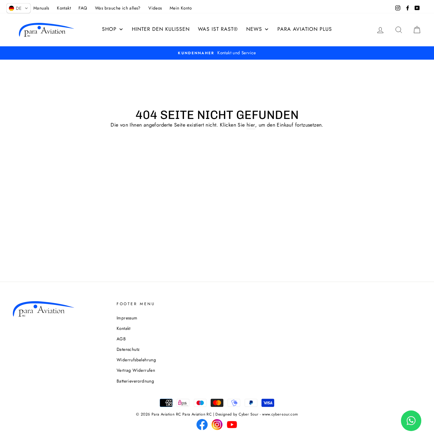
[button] (18, 8)
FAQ (82, 8)
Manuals (41, 8)
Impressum (127, 318)
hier (251, 124)
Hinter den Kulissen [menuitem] (161, 29)
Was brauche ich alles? (118, 8)
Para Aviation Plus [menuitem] (304, 29)
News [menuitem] (254, 29)
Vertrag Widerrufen (136, 370)
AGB (121, 339)
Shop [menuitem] (109, 29)
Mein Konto (181, 8)
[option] (217, 52)
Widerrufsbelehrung (136, 360)
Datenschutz (128, 349)
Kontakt (64, 8)
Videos (155, 8)
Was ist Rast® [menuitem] (218, 29)
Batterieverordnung (135, 381)
